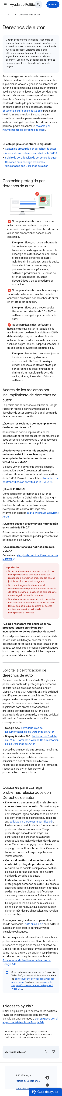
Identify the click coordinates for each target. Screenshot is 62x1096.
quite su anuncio (34, 924)
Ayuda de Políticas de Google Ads (24, 4)
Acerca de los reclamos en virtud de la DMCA (31, 153)
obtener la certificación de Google (23, 110)
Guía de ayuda (47, 1092)
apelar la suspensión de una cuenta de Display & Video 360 (32, 985)
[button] (5, 4)
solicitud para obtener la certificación (31, 821)
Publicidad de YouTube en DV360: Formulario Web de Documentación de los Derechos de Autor (32, 740)
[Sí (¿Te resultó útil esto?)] (45, 1052)
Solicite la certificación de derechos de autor (31, 157)
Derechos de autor (29, 14)
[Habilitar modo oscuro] (47, 1078)
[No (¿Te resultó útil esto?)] (54, 1052)
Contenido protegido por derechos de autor (30, 148)
